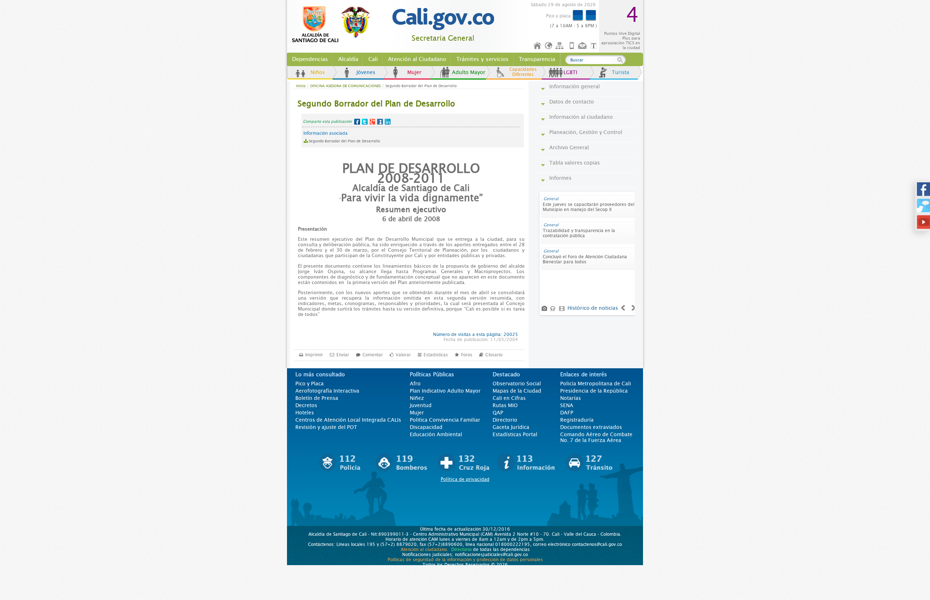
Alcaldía (348, 59)
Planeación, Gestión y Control (585, 132)
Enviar (342, 354)
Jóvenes (365, 72)
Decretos (306, 405)
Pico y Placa (309, 383)
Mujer (414, 72)
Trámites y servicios (482, 59)
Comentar (373, 354)
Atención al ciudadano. (424, 549)
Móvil (571, 45)
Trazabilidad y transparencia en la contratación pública (579, 233)
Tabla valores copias (574, 163)
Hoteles (304, 412)
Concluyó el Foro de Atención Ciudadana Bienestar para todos (585, 259)
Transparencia (537, 59)
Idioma (549, 45)
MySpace (380, 122)
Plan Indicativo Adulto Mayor (445, 391)
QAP (498, 412)
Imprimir (314, 354)
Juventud (421, 405)
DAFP (566, 412)
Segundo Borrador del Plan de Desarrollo (344, 141)
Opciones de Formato (595, 45)
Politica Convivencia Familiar (445, 420)
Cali (373, 59)
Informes (560, 178)
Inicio (537, 45)
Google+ (372, 122)
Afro (415, 383)
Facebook (357, 122)
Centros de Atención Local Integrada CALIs (348, 420)
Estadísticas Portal (515, 434)
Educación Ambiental (436, 434)
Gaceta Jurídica (511, 427)
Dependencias (310, 59)
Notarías (570, 398)
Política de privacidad (465, 479)
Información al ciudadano (581, 117)
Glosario (493, 354)
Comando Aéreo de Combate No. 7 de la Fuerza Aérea (596, 437)
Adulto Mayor (468, 72)
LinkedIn (388, 122)
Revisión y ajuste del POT (326, 427)
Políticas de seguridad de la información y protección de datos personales (465, 559)
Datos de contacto (571, 102)
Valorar (403, 354)
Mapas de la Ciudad (517, 391)
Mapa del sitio (560, 45)
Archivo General (569, 147)
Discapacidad (426, 427)
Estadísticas (436, 354)
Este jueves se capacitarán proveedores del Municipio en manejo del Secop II (588, 207)
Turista (620, 72)
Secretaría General (443, 38)
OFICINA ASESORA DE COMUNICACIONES (345, 86)
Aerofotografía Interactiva (327, 391)
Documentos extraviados (591, 427)
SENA (566, 405)
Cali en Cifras (509, 398)
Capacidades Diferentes (523, 72)
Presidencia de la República (594, 391)
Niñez (417, 398)
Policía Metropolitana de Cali (595, 383)
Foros (466, 354)
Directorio (505, 420)
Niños (318, 72)
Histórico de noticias (592, 308)
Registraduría (577, 420)
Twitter (365, 122)
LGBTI (570, 72)
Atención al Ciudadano (417, 59)
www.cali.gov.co (334, 24)
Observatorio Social (517, 383)
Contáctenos (583, 45)
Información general (574, 86)
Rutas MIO (505, 405)
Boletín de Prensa (316, 398)
